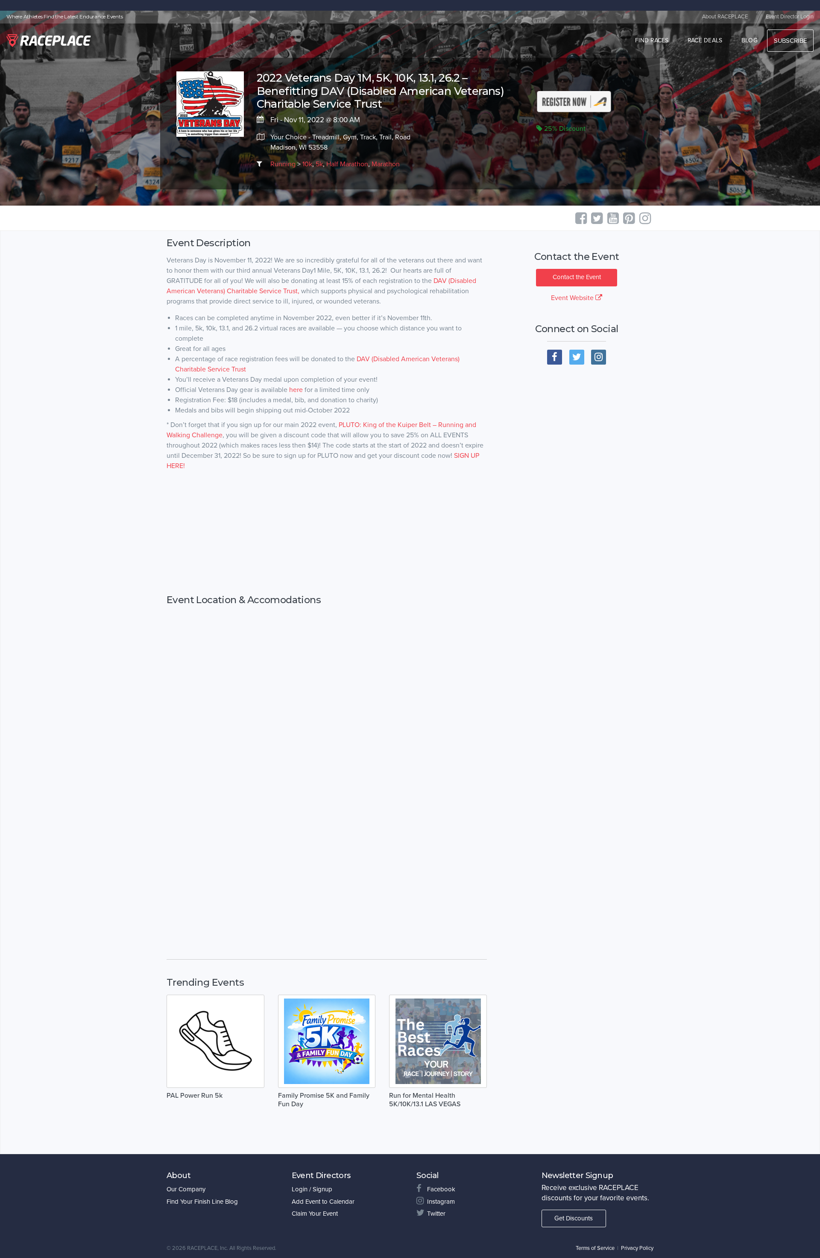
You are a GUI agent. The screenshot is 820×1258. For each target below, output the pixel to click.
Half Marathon (347, 164)
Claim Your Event (315, 1213)
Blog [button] (749, 40)
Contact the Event (577, 277)
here (296, 390)
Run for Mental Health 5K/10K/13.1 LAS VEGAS (424, 1099)
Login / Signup (312, 1189)
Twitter (436, 1213)
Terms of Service (595, 1248)
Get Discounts (573, 1218)
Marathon (386, 164)
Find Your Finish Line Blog (202, 1201)
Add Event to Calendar (323, 1201)
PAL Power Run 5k (195, 1095)
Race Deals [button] (705, 40)
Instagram (441, 1201)
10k (307, 164)
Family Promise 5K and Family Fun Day (323, 1099)
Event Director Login (790, 16)
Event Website (573, 298)
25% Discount (564, 128)
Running (283, 164)
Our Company (186, 1189)
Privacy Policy (637, 1248)
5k (319, 164)
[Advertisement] (327, 546)
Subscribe (790, 40)
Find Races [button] (652, 40)
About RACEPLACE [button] (725, 16)
